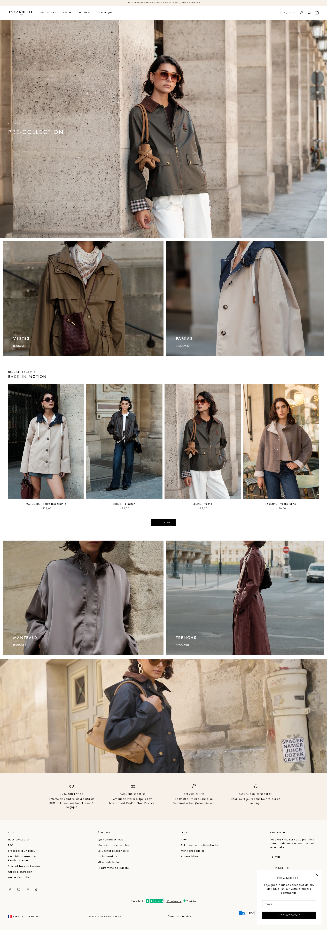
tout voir (163, 522)
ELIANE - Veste (202, 504)
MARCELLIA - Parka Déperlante (46, 504)
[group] (163, 129)
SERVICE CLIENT (194, 794)
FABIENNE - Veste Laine (281, 504)
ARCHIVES (84, 12)
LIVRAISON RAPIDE (71, 794)
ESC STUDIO (48, 12)
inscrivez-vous (289, 915)
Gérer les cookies (179, 916)
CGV (184, 839)
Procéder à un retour (22, 851)
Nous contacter (18, 839)
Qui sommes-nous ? (112, 839)
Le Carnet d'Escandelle (113, 851)
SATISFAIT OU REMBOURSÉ (255, 794)
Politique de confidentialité (199, 845)
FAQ (10, 845)
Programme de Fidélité (113, 868)
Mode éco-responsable (113, 845)
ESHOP (67, 12)
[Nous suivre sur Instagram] (18, 889)
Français (285, 12)
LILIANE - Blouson (124, 504)
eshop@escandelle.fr (200, 803)
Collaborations (108, 856)
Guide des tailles (19, 877)
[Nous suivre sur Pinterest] (27, 889)
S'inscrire (282, 868)
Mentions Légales (193, 851)
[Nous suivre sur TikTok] (36, 889)
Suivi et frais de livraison (25, 866)
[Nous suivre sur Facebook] (10, 889)
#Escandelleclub (109, 862)
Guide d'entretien (20, 872)
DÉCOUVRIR (19, 346)
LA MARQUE (105, 12)
